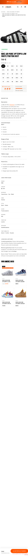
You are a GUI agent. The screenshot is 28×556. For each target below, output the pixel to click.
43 (21, 74)
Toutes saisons (5, 211)
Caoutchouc (4, 194)
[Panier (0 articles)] (25, 6)
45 (12, 77)
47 (3, 81)
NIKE (2, 183)
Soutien (12, 233)
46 (21, 77)
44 (3, 77)
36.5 (21, 66)
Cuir (9, 194)
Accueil (3, 11)
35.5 (12, 66)
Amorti (3, 233)
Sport (2, 205)
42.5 (17, 74)
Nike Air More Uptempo (13, 11)
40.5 (3, 74)
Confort (7, 233)
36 (17, 66)
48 (12, 81)
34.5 (3, 66)
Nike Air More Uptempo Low (9, 13)
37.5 (3, 70)
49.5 (21, 81)
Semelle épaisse (5, 227)
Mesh (12, 194)
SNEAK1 (19, 1)
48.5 (17, 81)
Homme (3, 199)
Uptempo (12, 104)
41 (7, 74)
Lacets (3, 222)
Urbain (6, 205)
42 (12, 74)
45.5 (17, 77)
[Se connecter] (21, 6)
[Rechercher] (17, 6)
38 (7, 70)
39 (17, 70)
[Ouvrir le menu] (2, 6)
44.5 (8, 77)
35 (7, 66)
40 (21, 70)
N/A (2, 216)
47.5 (8, 81)
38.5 (12, 70)
